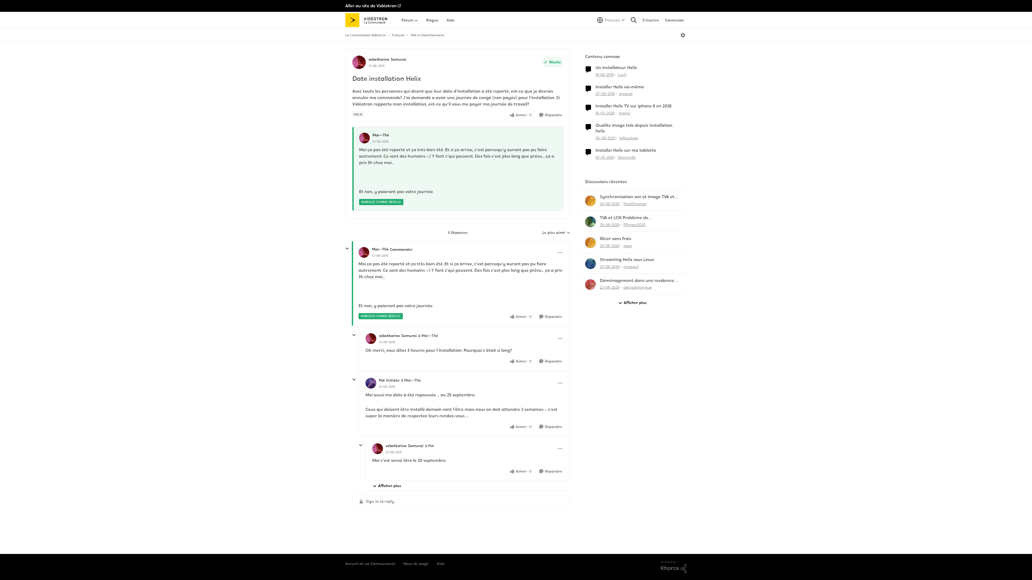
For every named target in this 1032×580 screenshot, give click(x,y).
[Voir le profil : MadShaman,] (590, 200)
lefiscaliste (628, 138)
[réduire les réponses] (347, 248)
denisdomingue (638, 287)
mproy (624, 113)
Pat (382, 380)
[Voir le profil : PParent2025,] (590, 221)
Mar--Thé (380, 135)
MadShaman (635, 203)
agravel (626, 93)
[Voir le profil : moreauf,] (590, 263)
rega (628, 245)
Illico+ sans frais (615, 238)
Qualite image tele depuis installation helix (634, 128)
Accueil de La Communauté (370, 563)
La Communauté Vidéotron (365, 35)
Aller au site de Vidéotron (371, 6)
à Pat (429, 445)
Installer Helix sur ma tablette (626, 150)
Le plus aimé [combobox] (556, 232)
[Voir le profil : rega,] (590, 242)
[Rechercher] (633, 20)
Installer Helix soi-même (620, 87)
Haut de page (416, 563)
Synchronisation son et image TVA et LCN (637, 197)
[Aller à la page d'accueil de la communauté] (368, 20)
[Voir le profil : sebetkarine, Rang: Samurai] (359, 62)
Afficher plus (389, 485)
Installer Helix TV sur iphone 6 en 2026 (634, 106)
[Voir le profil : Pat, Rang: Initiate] (371, 383)
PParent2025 (634, 224)
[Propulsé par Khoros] (674, 567)
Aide (441, 563)
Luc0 (622, 74)
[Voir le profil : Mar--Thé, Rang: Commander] (364, 252)
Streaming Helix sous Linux (627, 259)
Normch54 (627, 157)
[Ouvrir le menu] (683, 35)
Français (398, 35)
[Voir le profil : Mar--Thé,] (364, 138)
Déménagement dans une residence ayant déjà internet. (637, 281)
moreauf (631, 266)
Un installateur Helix (616, 67)
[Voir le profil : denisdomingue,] (590, 284)
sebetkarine (378, 59)
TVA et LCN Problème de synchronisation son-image (627, 218)
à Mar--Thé (428, 335)
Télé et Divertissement (427, 35)
